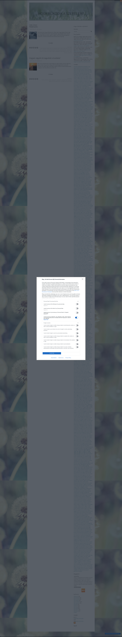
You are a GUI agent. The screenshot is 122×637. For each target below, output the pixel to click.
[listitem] (61, 301)
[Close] (83, 279)
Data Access (61, 357)
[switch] (76, 304)
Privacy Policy (68, 357)
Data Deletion (54, 357)
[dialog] (61, 318)
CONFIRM (51, 353)
